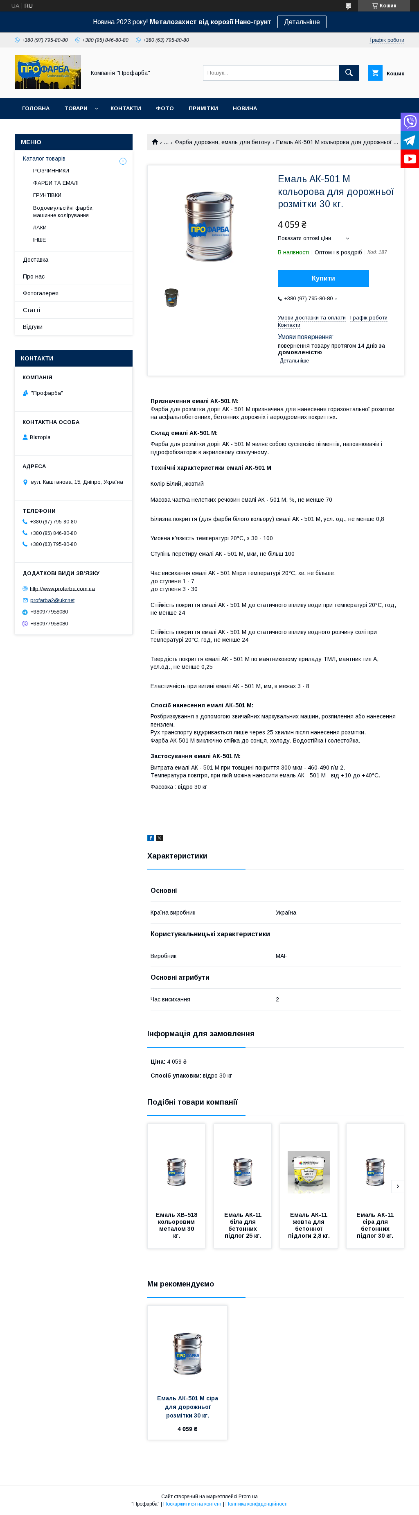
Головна (36, 108)
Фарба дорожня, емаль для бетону (222, 142)
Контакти (125, 108)
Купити (323, 278)
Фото (165, 108)
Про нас (34, 276)
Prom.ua (248, 1496)
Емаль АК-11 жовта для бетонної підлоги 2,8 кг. (309, 1225)
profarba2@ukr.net (52, 600)
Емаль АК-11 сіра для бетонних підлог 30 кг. (375, 1225)
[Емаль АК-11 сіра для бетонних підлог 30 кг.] (375, 1165)
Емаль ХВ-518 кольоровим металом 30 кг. (177, 1225)
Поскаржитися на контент (192, 1504)
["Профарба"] (48, 87)
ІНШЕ (39, 240)
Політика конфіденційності (256, 1504)
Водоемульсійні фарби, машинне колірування (63, 211)
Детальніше (302, 21)
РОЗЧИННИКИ (51, 171)
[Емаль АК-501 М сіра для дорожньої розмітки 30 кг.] (187, 1347)
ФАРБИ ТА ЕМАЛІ (56, 183)
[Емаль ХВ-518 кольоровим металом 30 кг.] (176, 1165)
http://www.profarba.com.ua (62, 588)
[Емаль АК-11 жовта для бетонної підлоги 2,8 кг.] (309, 1165)
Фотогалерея (41, 293)
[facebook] (150, 839)
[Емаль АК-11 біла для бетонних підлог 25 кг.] (242, 1165)
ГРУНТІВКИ (47, 195)
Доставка (35, 259)
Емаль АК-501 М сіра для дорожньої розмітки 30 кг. (188, 1407)
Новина (245, 108)
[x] (159, 839)
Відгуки (33, 327)
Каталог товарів (44, 158)
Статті (31, 310)
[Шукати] (349, 73)
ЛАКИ (40, 227)
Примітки (203, 108)
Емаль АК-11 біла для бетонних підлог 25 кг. (243, 1225)
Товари (76, 108)
